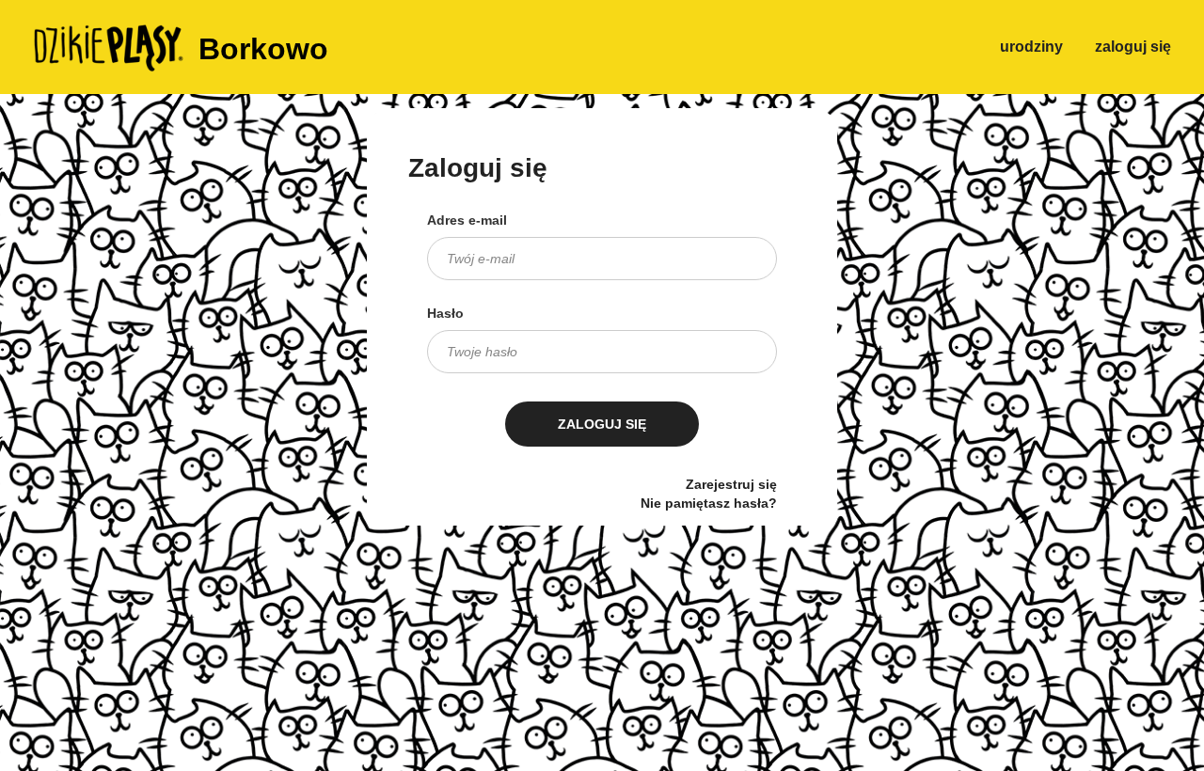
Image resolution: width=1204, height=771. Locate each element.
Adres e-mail (467, 220)
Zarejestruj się (731, 484)
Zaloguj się (1133, 47)
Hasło (445, 313)
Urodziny (1031, 47)
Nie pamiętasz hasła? (709, 503)
